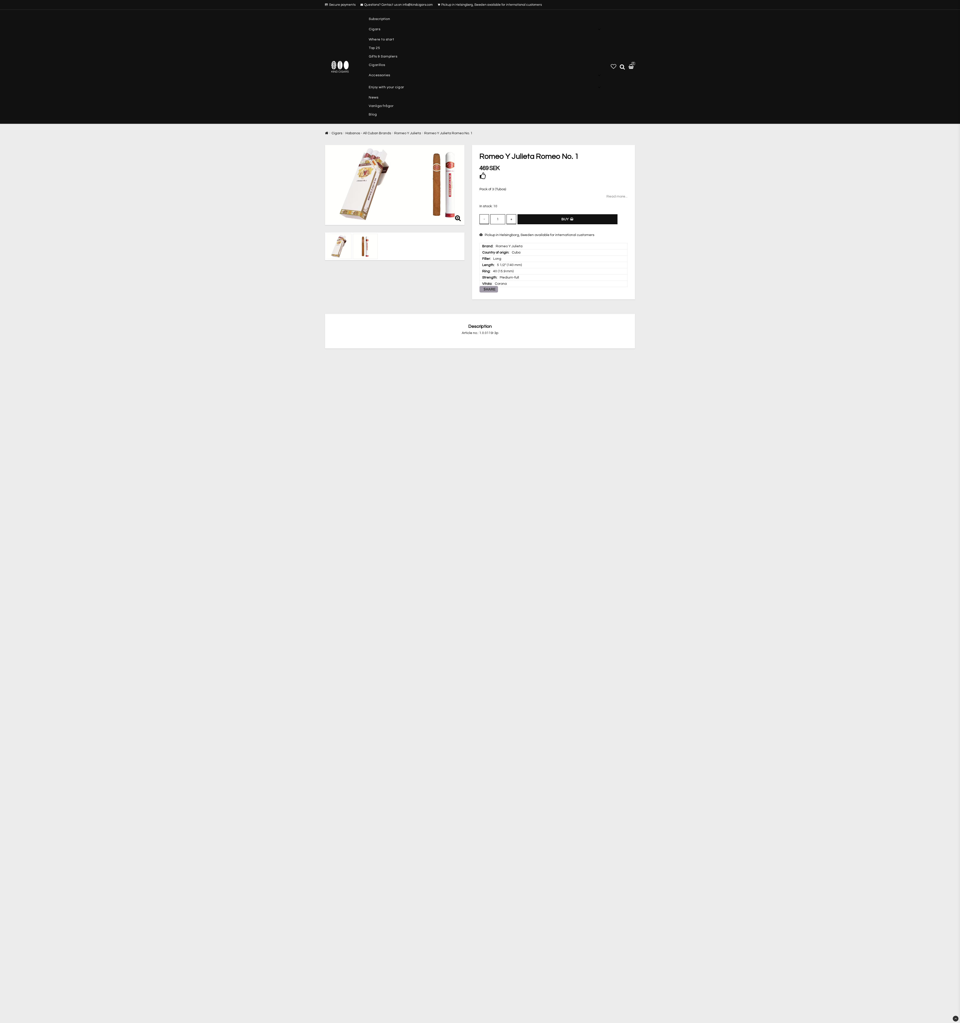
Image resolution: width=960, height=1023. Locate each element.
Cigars (374, 29)
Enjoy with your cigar (386, 87)
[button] (613, 66)
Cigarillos (377, 65)
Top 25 (374, 48)
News (373, 97)
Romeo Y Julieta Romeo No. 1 (448, 133)
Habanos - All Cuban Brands (368, 133)
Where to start (381, 39)
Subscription (379, 19)
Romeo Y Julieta (407, 133)
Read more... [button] (617, 196)
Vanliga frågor (381, 106)
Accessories (379, 75)
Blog (373, 114)
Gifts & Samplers (383, 56)
